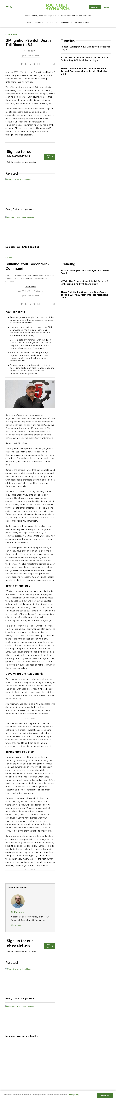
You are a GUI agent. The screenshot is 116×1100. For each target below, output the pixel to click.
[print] (54, 64)
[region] (58, 1095)
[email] (38, 64)
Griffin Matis (30, 286)
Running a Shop (82, 22)
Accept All (105, 1095)
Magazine (39, 22)
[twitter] (30, 64)
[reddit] (34, 64)
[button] (7, 7)
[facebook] (22, 64)
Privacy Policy (74, 1094)
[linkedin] (26, 64)
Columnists (66, 22)
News (29, 22)
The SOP (8, 258)
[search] (11, 7)
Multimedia (52, 22)
